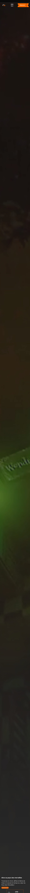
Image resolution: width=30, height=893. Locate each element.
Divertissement (5, 887)
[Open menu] (12, 4)
